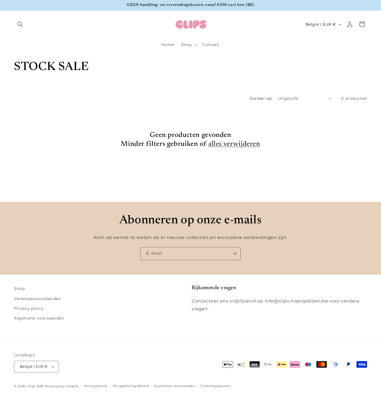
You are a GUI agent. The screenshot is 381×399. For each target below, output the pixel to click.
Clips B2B (36, 386)
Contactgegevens (216, 386)
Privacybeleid (95, 386)
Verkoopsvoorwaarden (37, 298)
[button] (20, 24)
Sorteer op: (261, 98)
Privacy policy (29, 308)
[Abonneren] (234, 253)
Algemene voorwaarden (39, 318)
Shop (19, 288)
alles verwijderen (234, 144)
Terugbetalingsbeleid (131, 386)
